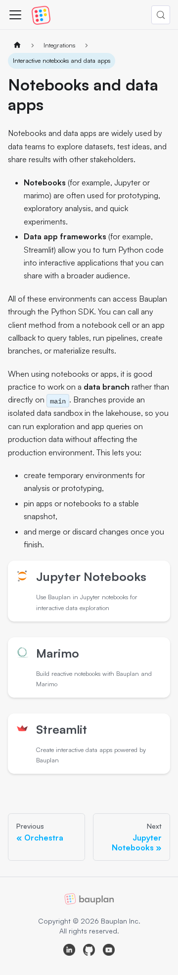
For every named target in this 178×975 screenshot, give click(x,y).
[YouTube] (109, 951)
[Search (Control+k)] (160, 14)
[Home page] (17, 45)
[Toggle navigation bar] (15, 14)
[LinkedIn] (69, 951)
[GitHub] (89, 951)
